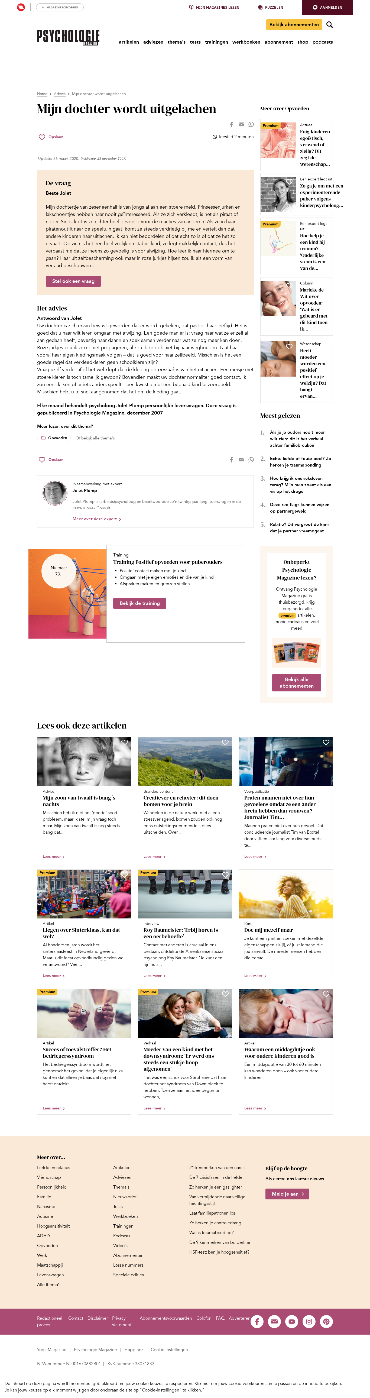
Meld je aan (285, 1194)
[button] (327, 7)
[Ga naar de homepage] (68, 38)
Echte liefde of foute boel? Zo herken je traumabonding (300, 462)
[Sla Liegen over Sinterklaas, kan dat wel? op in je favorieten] (124, 874)
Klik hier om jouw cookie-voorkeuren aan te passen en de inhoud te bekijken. (268, 1383)
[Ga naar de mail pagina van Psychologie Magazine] (274, 1321)
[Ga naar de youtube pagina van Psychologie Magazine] (291, 1321)
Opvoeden (57, 438)
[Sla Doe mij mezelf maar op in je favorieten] (326, 874)
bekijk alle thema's (98, 438)
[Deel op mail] (241, 124)
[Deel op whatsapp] (251, 124)
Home (42, 94)
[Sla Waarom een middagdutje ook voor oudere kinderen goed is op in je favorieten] (326, 994)
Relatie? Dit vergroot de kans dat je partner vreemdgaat (299, 527)
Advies (60, 94)
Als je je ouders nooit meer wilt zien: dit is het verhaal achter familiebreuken (297, 439)
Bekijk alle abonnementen (297, 683)
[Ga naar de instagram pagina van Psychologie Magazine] (309, 1321)
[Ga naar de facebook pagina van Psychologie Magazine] (257, 1321)
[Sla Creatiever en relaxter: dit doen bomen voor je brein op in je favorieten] (225, 742)
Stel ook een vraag (73, 281)
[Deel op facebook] (231, 124)
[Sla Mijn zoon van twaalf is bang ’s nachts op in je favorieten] (124, 742)
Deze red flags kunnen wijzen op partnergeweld (299, 508)
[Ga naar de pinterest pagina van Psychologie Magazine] (326, 1321)
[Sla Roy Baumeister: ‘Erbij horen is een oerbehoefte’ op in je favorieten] (225, 874)
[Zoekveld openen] (329, 24)
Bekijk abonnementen (294, 25)
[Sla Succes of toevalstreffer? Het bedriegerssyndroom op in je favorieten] (124, 994)
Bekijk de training (140, 603)
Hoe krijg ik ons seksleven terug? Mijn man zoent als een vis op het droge (300, 485)
